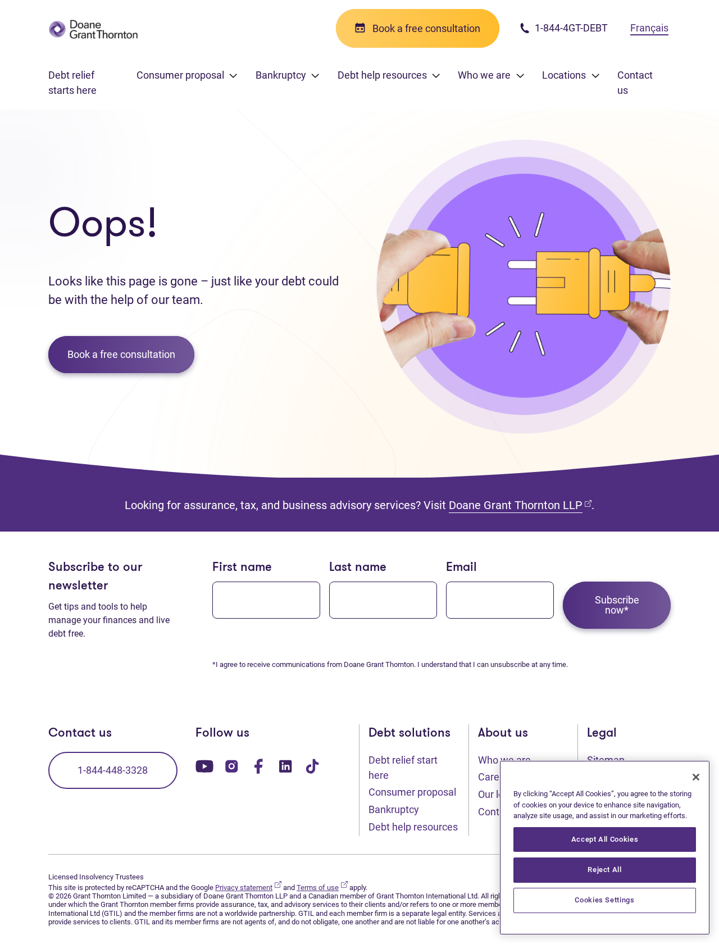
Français (649, 28)
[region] (604, 847)
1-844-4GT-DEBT (570, 28)
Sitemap (606, 760)
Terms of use (322, 887)
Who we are (504, 760)
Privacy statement (248, 887)
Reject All (605, 869)
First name (242, 567)
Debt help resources (413, 827)
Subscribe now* (617, 605)
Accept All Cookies (605, 839)
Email (461, 567)
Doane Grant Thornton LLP (520, 505)
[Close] (696, 777)
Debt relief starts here (72, 82)
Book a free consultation (121, 354)
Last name (357, 567)
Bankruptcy (393, 809)
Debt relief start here (403, 767)
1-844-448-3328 (113, 770)
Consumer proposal (412, 792)
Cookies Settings (605, 900)
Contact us (635, 82)
